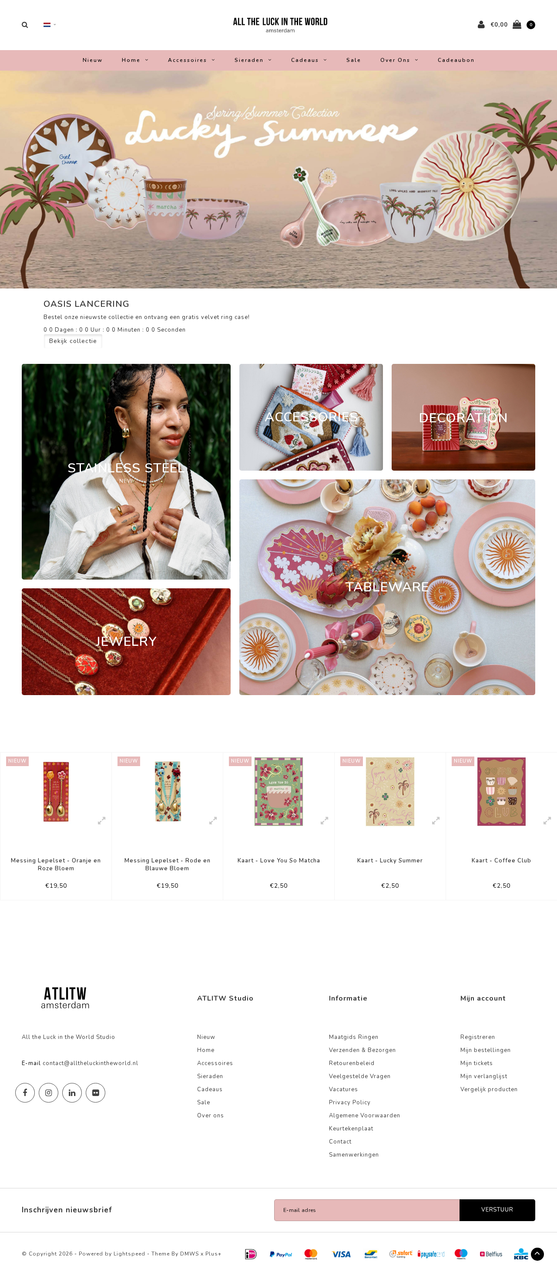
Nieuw (93, 60)
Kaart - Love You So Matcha (279, 861)
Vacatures (343, 1089)
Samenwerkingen (354, 1155)
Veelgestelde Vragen (360, 1076)
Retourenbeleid (352, 1063)
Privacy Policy (350, 1102)
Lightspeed (129, 1253)
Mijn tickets (476, 1063)
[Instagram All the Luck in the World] (48, 1093)
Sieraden (249, 60)
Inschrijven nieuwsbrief (67, 1210)
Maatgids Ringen (354, 1037)
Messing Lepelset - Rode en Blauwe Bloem (167, 865)
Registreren (477, 1037)
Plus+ (213, 1253)
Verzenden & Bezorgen (362, 1050)
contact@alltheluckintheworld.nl (90, 1063)
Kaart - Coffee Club (501, 861)
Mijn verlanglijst (483, 1076)
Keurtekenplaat (351, 1129)
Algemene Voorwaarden (364, 1116)
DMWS (189, 1253)
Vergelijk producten (489, 1089)
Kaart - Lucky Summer (390, 861)
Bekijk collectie (73, 341)
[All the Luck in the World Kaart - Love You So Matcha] (278, 792)
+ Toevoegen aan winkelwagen (53, 889)
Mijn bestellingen (485, 1050)
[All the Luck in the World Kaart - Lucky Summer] (390, 792)
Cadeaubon (456, 60)
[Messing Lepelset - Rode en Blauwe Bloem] (167, 792)
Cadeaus (305, 60)
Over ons (395, 60)
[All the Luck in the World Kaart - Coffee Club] (501, 792)
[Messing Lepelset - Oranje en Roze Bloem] (55, 792)
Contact (340, 1142)
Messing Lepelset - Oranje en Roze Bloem (56, 865)
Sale (353, 60)
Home (131, 60)
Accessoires (187, 60)
